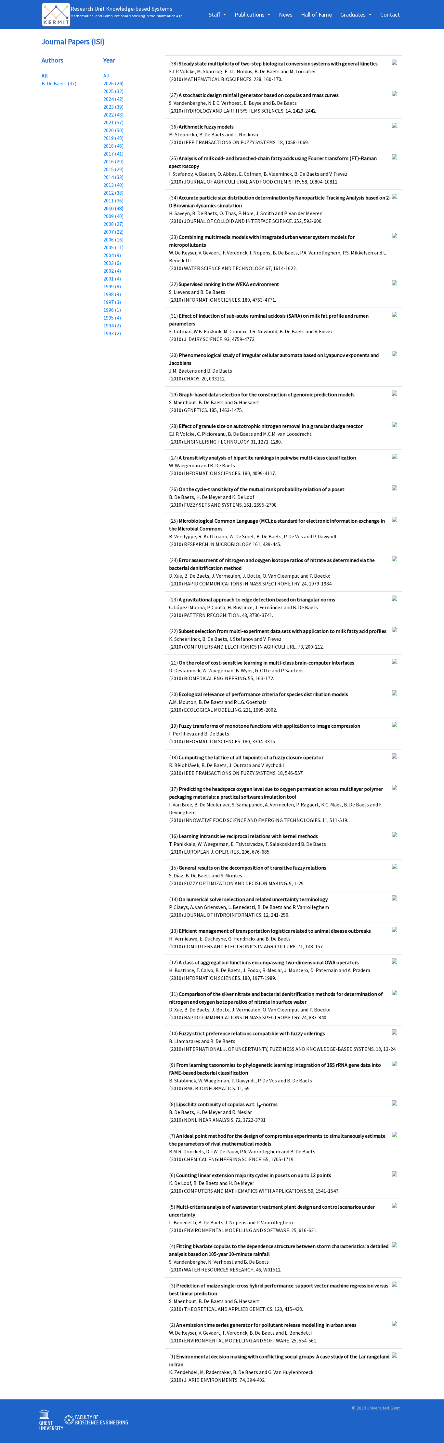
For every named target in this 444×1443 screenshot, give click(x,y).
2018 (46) (113, 146)
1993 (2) (112, 333)
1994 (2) (112, 325)
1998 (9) (112, 294)
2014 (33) (113, 177)
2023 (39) (113, 106)
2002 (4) (112, 271)
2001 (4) (112, 278)
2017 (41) (113, 153)
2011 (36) (113, 200)
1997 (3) (112, 302)
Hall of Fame (316, 14)
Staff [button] (215, 14)
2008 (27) (113, 224)
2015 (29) (113, 169)
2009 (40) (113, 216)
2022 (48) (113, 114)
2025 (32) (113, 91)
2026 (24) (113, 83)
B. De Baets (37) (59, 83)
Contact (390, 14)
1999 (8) (112, 286)
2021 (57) (113, 122)
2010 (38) (113, 208)
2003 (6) (112, 263)
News (286, 14)
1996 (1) (112, 310)
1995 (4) (112, 317)
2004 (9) (112, 255)
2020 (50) (113, 130)
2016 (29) (113, 161)
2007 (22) (113, 231)
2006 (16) (113, 239)
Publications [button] (250, 14)
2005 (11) (113, 247)
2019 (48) (113, 138)
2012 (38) (113, 192)
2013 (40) (113, 185)
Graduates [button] (353, 14)
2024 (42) (113, 99)
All (45, 75)
